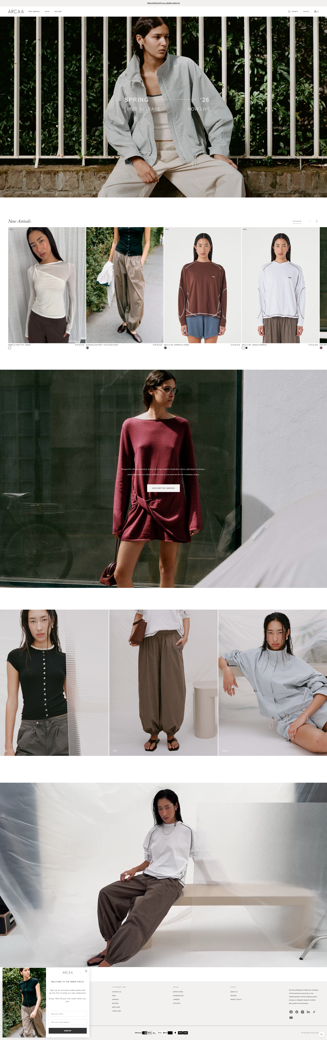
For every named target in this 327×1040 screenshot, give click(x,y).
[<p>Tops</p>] (54, 683)
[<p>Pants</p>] (163, 683)
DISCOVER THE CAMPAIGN (163, 488)
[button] (293, 11)
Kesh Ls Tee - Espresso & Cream (176, 345)
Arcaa (312, 1033)
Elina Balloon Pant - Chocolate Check (102, 345)
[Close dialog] (86, 971)
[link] (67, 972)
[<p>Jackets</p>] (272, 683)
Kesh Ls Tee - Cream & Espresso (254, 345)
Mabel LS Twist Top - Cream (19, 345)
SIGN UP (67, 1031)
